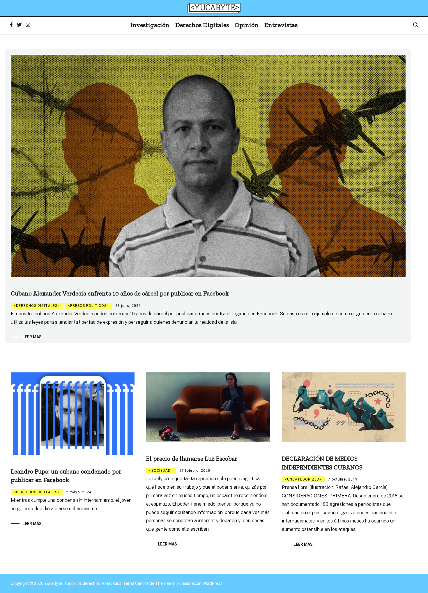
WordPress (212, 583)
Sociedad (161, 471)
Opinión (247, 25)
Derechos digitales (36, 306)
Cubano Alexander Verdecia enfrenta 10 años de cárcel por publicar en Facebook (120, 293)
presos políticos (88, 306)
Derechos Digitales (202, 25)
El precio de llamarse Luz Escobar (191, 458)
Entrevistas (281, 25)
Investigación (149, 25)
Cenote (142, 583)
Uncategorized (303, 479)
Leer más (32, 337)
